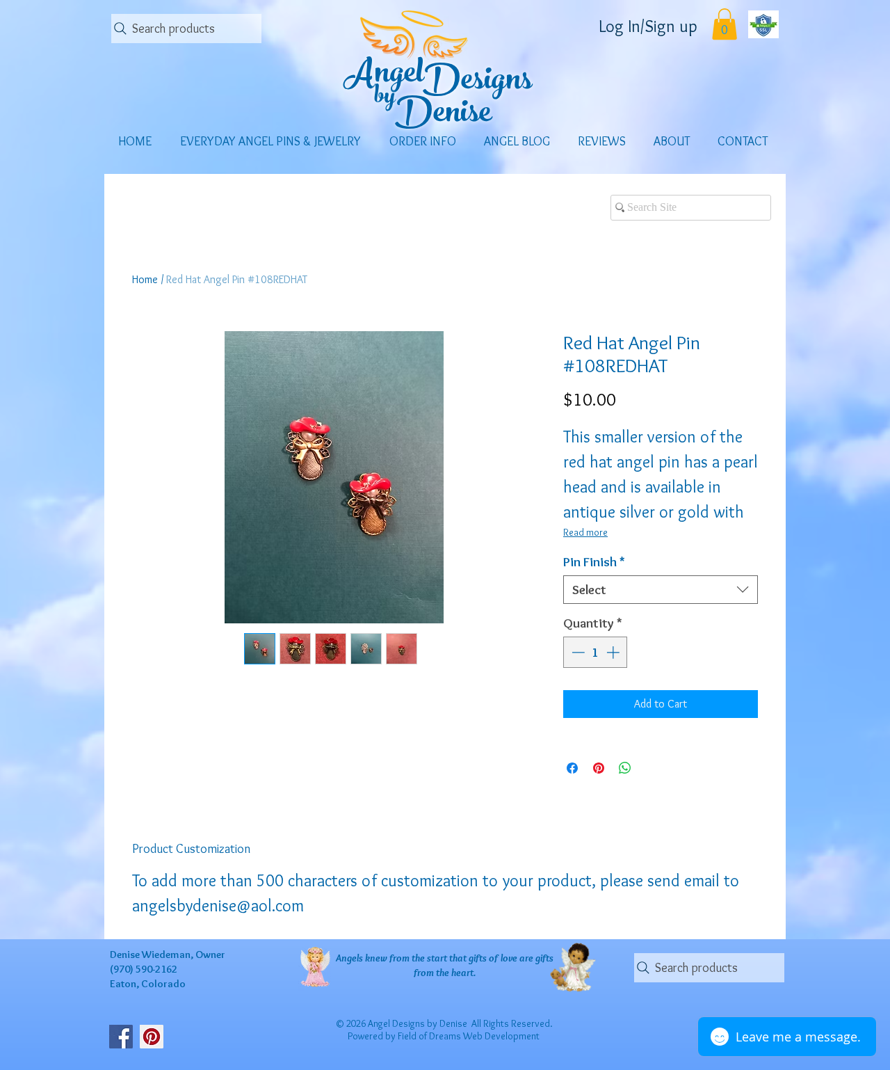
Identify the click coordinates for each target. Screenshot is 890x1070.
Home (145, 279)
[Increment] (614, 652)
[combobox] (660, 589)
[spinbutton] (595, 652)
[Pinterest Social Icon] (151, 1036)
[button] (724, 24)
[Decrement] (576, 652)
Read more (585, 532)
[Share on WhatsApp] (625, 768)
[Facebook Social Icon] (121, 1036)
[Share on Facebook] (572, 768)
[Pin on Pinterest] (598, 768)
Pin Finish (594, 562)
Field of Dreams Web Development (469, 1036)
